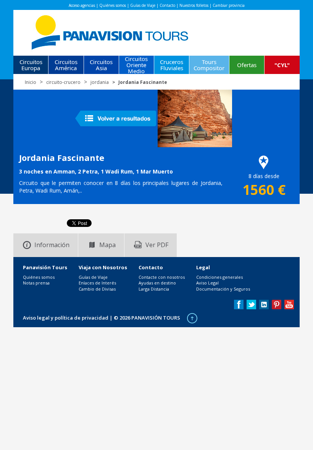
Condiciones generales (219, 277)
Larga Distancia (154, 289)
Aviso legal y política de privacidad (65, 317)
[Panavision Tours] (110, 30)
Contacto (167, 5)
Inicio (30, 82)
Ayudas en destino (157, 283)
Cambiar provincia (229, 5)
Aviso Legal (207, 283)
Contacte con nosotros (162, 277)
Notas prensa (36, 283)
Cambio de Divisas (97, 289)
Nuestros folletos (193, 5)
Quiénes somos (112, 5)
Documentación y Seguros (223, 289)
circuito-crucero (63, 82)
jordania (99, 82)
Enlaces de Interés (97, 283)
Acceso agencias (82, 5)
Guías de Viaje (142, 5)
